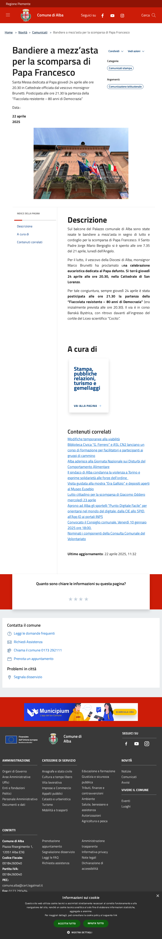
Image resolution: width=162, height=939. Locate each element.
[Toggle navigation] (8, 14)
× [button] (157, 895)
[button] (81, 932)
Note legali (89, 857)
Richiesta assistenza (55, 863)
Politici (6, 793)
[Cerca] (153, 15)
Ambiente (88, 798)
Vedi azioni (134, 51)
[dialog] (81, 915)
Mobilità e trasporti (55, 810)
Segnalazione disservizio (58, 851)
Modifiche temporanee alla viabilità (94, 439)
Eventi (126, 800)
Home (9, 32)
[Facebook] (101, 15)
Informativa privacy (95, 851)
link (115, 915)
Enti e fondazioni (13, 788)
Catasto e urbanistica (56, 799)
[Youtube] (111, 15)
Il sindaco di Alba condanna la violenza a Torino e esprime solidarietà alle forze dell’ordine (104, 475)
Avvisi (126, 782)
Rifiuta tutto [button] (96, 923)
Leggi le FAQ (50, 857)
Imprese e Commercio (56, 788)
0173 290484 (18, 890)
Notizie (126, 771)
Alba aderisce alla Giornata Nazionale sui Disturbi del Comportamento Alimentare (106, 464)
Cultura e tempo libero (57, 776)
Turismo (47, 804)
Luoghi (126, 806)
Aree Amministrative (16, 776)
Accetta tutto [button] (67, 923)
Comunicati (39, 32)
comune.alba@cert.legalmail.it (22, 885)
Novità (22, 32)
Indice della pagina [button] (28, 213)
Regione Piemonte (18, 3)
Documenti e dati (13, 804)
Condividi (114, 51)
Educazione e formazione (98, 771)
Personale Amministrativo (19, 799)
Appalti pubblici (52, 793)
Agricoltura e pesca (94, 821)
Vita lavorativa (52, 782)
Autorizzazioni (91, 815)
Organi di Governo (14, 771)
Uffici (5, 782)
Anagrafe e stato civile (57, 771)
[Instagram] (121, 15)
